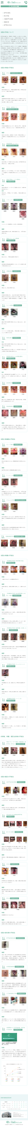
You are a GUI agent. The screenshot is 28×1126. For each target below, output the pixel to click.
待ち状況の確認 (15, 6)
